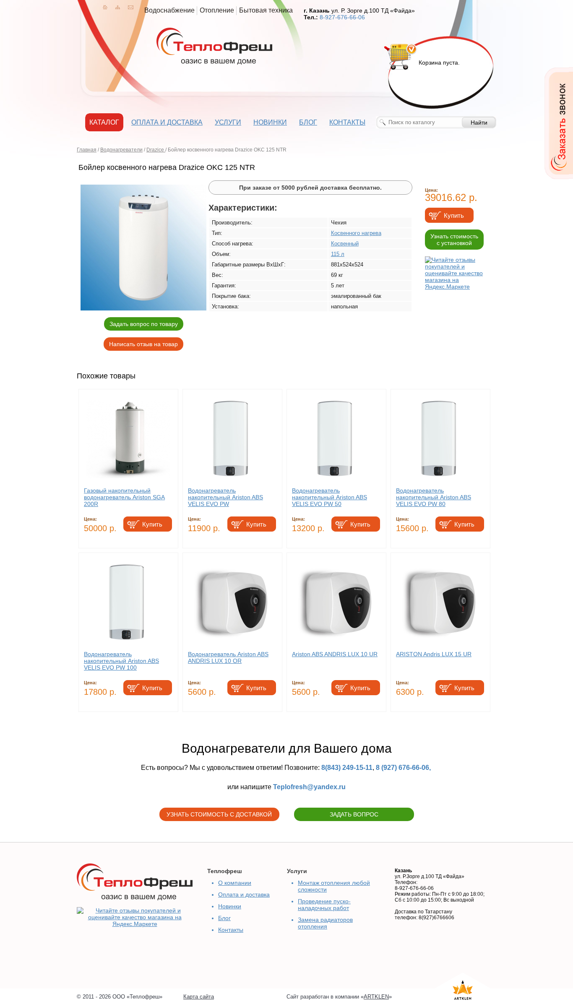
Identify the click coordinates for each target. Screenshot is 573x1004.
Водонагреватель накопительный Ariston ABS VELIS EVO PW (225, 497)
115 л (337, 254)
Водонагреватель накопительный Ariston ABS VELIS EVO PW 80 (433, 497)
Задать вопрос (354, 814)
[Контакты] (130, 7)
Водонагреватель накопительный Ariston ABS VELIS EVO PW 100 (121, 661)
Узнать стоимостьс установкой (454, 239)
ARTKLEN (376, 997)
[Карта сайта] (117, 7)
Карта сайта (198, 997)
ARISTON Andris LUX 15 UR (433, 654)
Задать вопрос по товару (143, 324)
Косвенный (345, 243)
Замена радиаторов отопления (325, 923)
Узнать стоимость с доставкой (219, 814)
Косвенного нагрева (356, 233)
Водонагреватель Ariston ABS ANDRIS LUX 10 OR (228, 657)
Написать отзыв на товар (143, 344)
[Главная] (105, 7)
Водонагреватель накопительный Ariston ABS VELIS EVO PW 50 (329, 497)
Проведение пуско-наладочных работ (324, 904)
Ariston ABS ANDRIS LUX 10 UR (335, 654)
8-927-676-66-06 (342, 17)
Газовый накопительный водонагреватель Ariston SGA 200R (124, 497)
